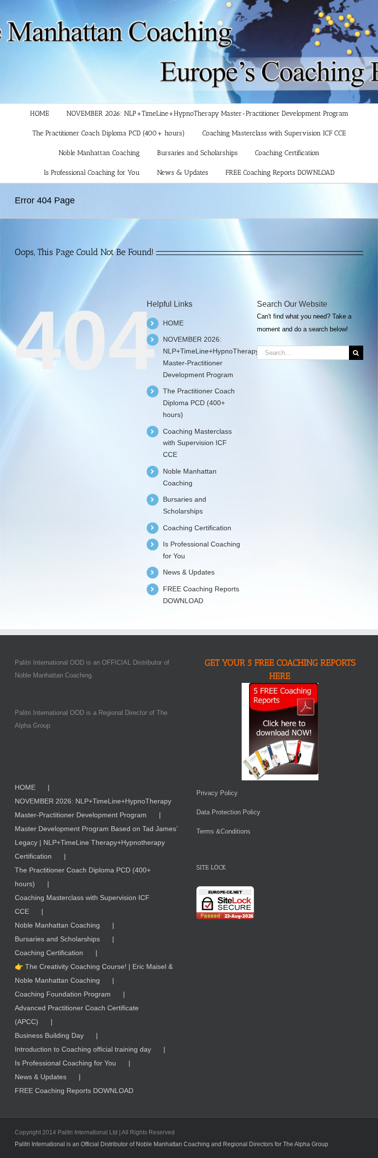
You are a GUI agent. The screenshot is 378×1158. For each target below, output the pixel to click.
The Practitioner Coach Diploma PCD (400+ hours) (199, 402)
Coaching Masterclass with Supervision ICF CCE (197, 443)
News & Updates (189, 572)
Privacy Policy (217, 793)
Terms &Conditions (223, 831)
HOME (173, 323)
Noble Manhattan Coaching (57, 925)
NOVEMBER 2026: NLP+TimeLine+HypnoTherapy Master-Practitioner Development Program (93, 808)
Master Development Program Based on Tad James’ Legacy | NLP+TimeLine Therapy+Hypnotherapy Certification (96, 842)
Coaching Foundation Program (63, 994)
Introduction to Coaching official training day (83, 1049)
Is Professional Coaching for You (65, 1063)
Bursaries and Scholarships (57, 939)
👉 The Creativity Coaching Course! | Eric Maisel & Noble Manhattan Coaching (94, 973)
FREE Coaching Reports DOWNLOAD (74, 1090)
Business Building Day (49, 1035)
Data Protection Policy (228, 812)
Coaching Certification (197, 528)
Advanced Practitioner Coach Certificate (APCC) (77, 1015)
